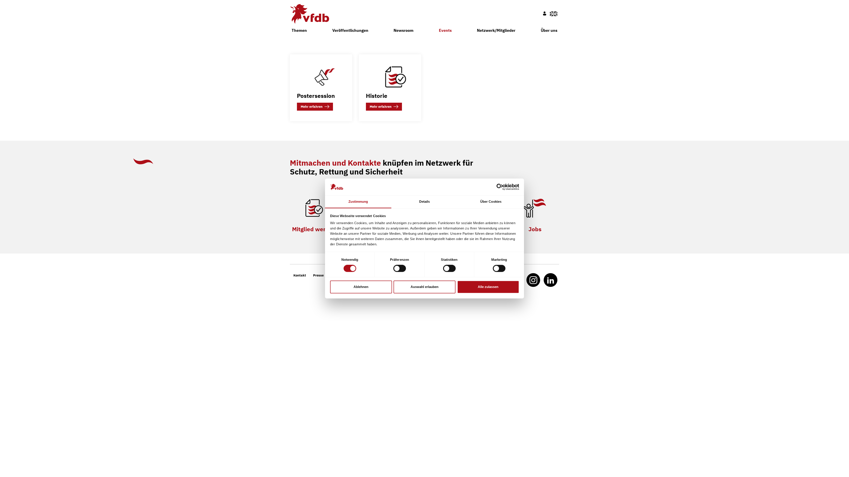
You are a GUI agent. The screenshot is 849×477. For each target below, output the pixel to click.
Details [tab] (424, 201)
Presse (318, 275)
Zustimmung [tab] (358, 201)
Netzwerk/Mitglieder (496, 30)
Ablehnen (361, 287)
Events (445, 30)
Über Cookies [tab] (490, 201)
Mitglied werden (314, 229)
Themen (299, 30)
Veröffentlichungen (350, 30)
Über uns (549, 30)
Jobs (534, 229)
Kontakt (299, 275)
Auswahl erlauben (424, 287)
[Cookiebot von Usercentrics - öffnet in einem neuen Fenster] (499, 187)
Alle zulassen (488, 287)
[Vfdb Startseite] (309, 14)
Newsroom (403, 30)
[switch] (399, 268)
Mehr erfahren (312, 106)
